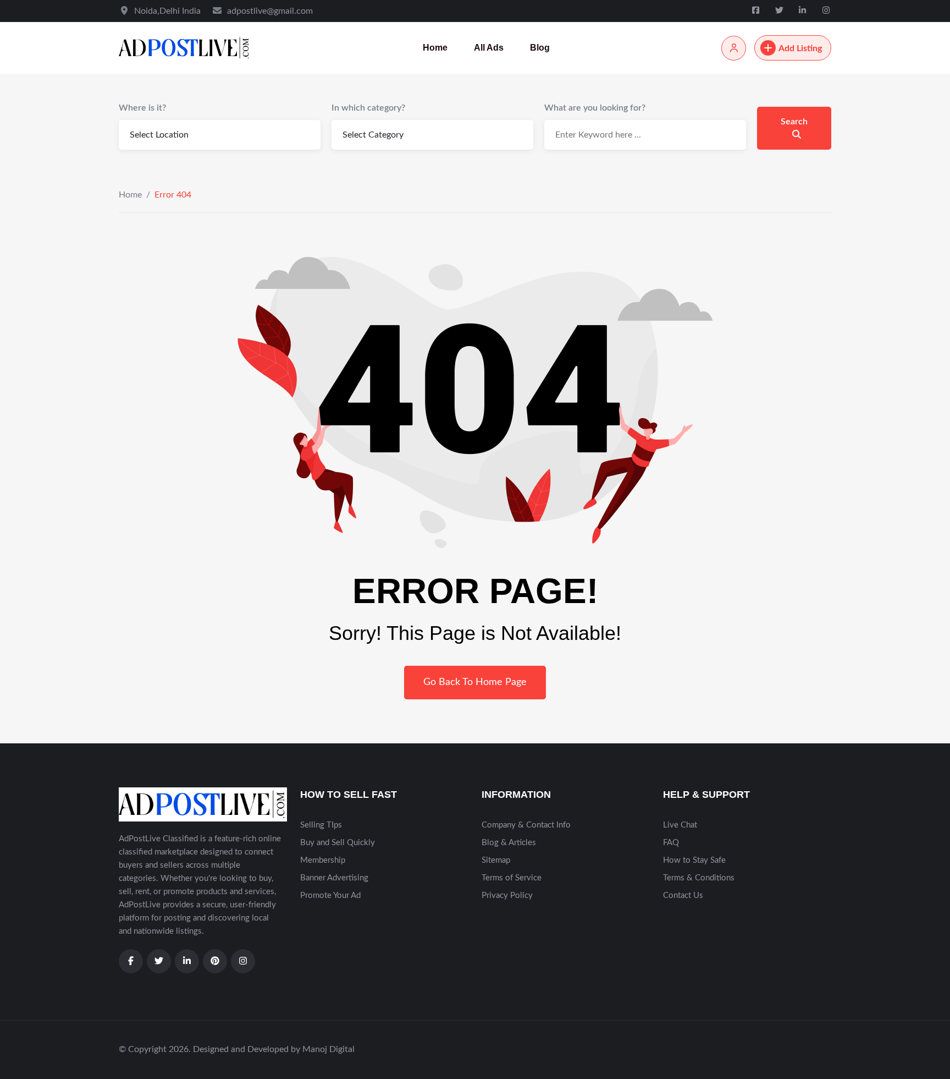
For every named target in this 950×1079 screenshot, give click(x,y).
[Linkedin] (804, 11)
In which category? (368, 107)
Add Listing (800, 48)
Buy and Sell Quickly (337, 843)
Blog (540, 47)
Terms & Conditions (698, 878)
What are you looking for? (594, 107)
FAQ (671, 843)
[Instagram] (826, 11)
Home (435, 47)
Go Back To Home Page (475, 682)
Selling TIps (321, 825)
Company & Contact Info (526, 825)
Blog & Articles (509, 843)
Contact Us (683, 895)
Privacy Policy (507, 895)
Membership (322, 860)
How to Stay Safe (694, 860)
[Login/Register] (733, 48)
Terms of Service (512, 878)
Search (794, 121)
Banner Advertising (334, 878)
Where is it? (142, 107)
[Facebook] (756, 11)
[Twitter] (780, 11)
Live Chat (680, 825)
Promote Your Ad (330, 895)
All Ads (489, 47)
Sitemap (496, 860)
